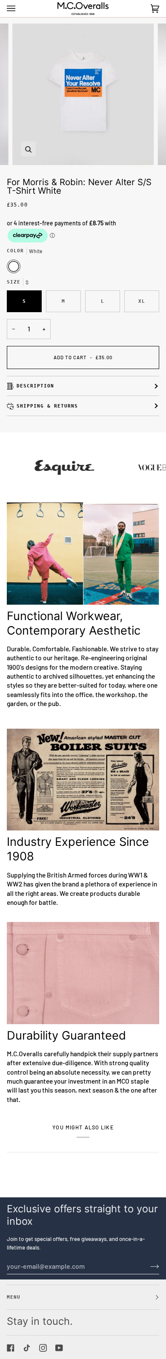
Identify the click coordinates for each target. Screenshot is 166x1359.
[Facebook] (10, 1348)
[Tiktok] (27, 1348)
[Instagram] (43, 1348)
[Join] (148, 1266)
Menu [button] (13, 1297)
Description (35, 386)
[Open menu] (19, 8)
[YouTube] (59, 1348)
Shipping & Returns (47, 406)
